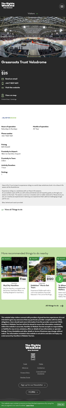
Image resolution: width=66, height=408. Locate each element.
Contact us (41, 368)
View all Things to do (13, 210)
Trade (25, 364)
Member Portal (25, 377)
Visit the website (12, 88)
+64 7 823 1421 (11, 83)
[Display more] (59, 279)
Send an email (11, 79)
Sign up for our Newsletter (32, 385)
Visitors (31, 14)
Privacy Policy (25, 372)
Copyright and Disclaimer (41, 373)
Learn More (30, 405)
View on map (10, 95)
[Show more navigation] (37, 14)
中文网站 (31, 392)
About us (25, 368)
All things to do (52, 306)
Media (41, 364)
